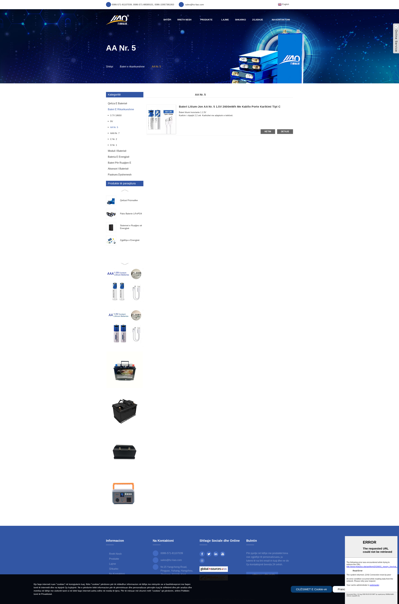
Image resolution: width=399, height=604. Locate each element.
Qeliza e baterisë (117, 103)
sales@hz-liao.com (171, 560)
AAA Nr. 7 (115, 133)
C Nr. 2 (113, 139)
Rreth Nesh (184, 19)
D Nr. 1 (113, 145)
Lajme (225, 19)
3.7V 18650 (116, 115)
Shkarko (240, 19)
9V (111, 121)
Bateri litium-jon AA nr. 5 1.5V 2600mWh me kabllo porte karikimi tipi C (229, 106)
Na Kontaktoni (281, 19)
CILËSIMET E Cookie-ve (311, 589)
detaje (285, 131)
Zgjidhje (257, 19)
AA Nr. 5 (156, 66)
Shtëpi (167, 19)
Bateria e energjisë (118, 156)
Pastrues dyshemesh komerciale (120, 175)
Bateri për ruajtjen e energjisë (119, 163)
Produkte (206, 19)
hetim (267, 131)
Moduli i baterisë (117, 151)
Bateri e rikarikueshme (132, 66)
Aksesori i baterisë (118, 168)
